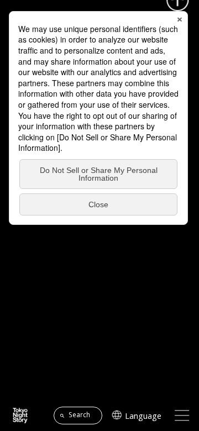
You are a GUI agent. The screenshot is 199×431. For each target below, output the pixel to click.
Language (143, 416)
